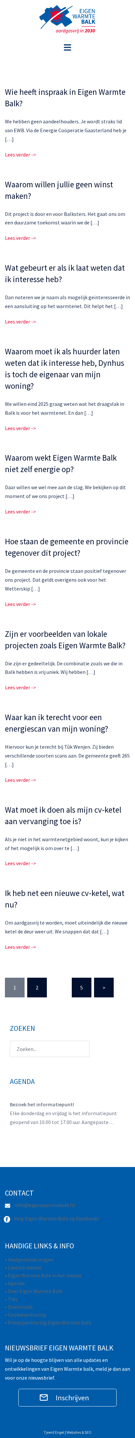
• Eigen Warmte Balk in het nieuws (43, 1275)
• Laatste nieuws (23, 1267)
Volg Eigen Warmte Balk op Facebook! (56, 1218)
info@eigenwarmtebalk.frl (45, 1205)
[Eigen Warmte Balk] (67, 20)
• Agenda (15, 1283)
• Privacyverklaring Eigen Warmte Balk (48, 1322)
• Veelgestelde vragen (29, 1259)
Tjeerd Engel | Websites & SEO (67, 1432)
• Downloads (19, 1306)
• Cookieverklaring (25, 1314)
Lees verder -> (20, 154)
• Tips (11, 1299)
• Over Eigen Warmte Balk (34, 1291)
